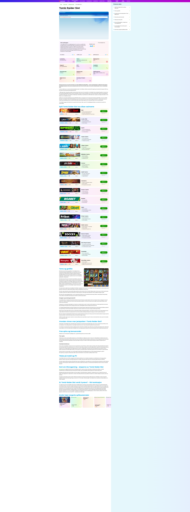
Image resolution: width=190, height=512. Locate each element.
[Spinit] (70, 128)
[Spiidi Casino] (70, 172)
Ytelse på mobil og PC (118, 19)
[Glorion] (70, 164)
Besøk (103, 111)
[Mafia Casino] (70, 225)
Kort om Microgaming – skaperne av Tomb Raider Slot (121, 23)
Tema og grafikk (117, 10)
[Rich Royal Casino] (70, 243)
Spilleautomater (71, 4)
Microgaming (61, 369)
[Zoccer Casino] (70, 234)
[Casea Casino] (70, 137)
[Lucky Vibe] (70, 119)
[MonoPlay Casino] (70, 261)
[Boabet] (70, 199)
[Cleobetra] (70, 181)
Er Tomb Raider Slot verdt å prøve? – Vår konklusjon (121, 26)
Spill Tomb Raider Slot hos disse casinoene (120, 8)
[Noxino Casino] (70, 190)
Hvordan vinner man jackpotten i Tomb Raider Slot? (121, 14)
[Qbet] (70, 208)
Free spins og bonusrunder (119, 17)
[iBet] (70, 111)
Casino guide (117, 1)
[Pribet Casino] (70, 217)
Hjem (61, 4)
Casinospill (65, 4)
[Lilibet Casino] (70, 146)
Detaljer (76, 131)
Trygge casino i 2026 (75, 1)
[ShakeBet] (70, 252)
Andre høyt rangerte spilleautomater (121, 29)
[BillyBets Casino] (70, 155)
